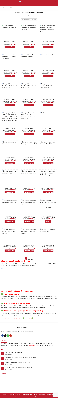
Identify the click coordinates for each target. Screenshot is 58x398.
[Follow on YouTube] (10, 335)
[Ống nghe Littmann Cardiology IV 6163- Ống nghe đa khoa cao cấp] (10, 90)
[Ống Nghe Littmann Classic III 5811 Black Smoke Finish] (29, 178)
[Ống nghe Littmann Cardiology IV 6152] (48, 61)
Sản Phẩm (25, 12)
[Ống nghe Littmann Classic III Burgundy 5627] (48, 236)
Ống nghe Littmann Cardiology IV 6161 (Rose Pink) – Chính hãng (48, 100)
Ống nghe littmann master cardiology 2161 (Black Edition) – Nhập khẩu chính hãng (48, 42)
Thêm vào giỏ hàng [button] (9, 46)
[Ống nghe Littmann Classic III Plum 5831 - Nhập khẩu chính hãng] (29, 236)
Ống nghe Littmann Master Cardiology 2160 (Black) (29, 71)
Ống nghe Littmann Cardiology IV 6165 (9, 42)
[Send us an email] (5, 335)
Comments (8, 354)
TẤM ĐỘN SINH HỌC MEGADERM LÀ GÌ (14, 352)
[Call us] (8, 335)
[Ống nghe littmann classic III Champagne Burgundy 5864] (29, 149)
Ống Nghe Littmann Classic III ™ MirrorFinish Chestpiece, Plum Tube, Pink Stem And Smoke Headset (29, 129)
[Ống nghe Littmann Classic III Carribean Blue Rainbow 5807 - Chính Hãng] (48, 178)
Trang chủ (17, 12)
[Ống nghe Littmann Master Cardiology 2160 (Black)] (29, 61)
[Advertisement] (29, 387)
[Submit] (55, 7)
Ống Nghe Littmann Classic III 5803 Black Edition (10, 187)
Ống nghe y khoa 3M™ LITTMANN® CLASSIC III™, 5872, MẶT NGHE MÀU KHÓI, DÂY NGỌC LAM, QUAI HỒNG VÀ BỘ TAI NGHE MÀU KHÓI (10, 129)
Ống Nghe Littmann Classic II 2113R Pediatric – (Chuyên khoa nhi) (10, 246)
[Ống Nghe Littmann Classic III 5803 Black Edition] (10, 178)
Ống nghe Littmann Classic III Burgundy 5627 (48, 246)
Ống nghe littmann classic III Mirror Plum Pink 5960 (9, 158)
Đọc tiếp (48, 221)
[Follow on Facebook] (2, 335)
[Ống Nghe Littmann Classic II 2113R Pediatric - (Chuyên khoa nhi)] (10, 236)
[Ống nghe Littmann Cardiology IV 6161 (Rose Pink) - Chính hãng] (48, 90)
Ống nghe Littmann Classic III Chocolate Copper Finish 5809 (29, 217)
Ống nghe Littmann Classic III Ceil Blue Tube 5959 (48, 158)
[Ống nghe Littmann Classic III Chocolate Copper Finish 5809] (29, 207)
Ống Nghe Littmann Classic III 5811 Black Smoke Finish (29, 187)
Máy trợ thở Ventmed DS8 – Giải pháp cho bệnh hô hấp (18, 362)
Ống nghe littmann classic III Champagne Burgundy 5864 (29, 158)
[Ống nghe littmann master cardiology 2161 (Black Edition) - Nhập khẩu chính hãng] (48, 32)
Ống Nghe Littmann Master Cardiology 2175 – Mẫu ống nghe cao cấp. (10, 71)
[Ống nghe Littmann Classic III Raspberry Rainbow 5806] (10, 207)
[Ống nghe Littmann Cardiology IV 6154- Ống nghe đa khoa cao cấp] (29, 90)
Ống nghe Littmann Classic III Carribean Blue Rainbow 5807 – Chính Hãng (48, 187)
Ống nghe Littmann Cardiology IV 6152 (48, 71)
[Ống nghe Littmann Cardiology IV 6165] (10, 32)
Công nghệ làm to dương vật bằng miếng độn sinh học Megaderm (20, 357)
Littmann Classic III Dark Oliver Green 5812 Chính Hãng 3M (48, 217)
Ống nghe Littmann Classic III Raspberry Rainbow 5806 (10, 217)
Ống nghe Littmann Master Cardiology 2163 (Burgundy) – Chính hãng (29, 42)
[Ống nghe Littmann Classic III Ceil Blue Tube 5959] (48, 149)
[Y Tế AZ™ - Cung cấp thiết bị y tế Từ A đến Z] (26, 3)
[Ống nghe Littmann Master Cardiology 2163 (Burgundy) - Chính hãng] (29, 32)
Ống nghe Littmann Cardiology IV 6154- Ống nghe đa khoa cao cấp (29, 100)
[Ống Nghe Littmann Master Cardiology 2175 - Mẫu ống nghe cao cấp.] (10, 61)
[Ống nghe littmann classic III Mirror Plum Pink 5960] (10, 149)
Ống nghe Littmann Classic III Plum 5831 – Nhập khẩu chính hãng (29, 246)
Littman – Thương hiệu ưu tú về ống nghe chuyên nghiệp (18, 367)
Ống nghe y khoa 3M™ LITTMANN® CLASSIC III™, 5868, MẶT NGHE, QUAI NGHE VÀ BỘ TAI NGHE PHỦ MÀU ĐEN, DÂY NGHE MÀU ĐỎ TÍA (48, 129)
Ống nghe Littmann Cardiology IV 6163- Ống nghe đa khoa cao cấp (10, 100)
